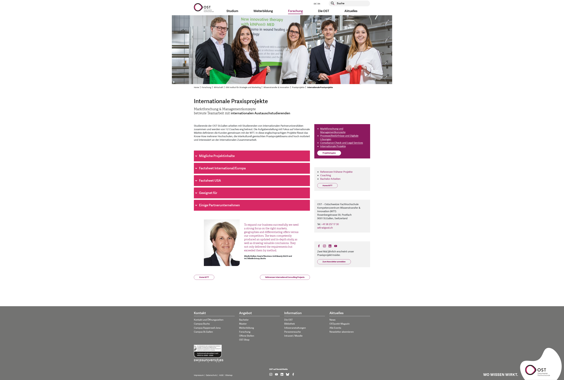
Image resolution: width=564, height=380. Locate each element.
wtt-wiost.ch (325, 227)
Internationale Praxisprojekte (320, 87)
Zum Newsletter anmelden (334, 261)
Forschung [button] (295, 11)
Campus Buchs (202, 323)
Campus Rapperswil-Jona (207, 328)
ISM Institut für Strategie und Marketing (243, 87)
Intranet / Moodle (293, 335)
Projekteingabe (329, 153)
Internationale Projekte (333, 146)
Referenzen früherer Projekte (336, 172)
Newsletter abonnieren (341, 331)
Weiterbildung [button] (263, 11)
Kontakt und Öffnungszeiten (208, 319)
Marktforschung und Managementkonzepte (332, 130)
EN (319, 3)
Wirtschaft (218, 87)
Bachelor (244, 319)
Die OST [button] (323, 11)
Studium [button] (232, 11)
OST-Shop (244, 339)
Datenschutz (211, 375)
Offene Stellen (246, 335)
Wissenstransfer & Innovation (276, 87)
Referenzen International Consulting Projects (285, 277)
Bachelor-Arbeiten (330, 179)
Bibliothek (289, 323)
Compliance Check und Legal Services (341, 143)
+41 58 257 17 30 (330, 224)
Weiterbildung (246, 328)
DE (315, 3)
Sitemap (229, 375)
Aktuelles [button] (350, 11)
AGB (221, 375)
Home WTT (204, 277)
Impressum (199, 375)
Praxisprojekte (298, 87)
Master (243, 323)
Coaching (325, 175)
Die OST (288, 319)
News (332, 319)
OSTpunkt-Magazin (339, 323)
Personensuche (292, 331)
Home (196, 87)
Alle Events (335, 328)
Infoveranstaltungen (295, 328)
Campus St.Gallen (203, 331)
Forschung (206, 87)
